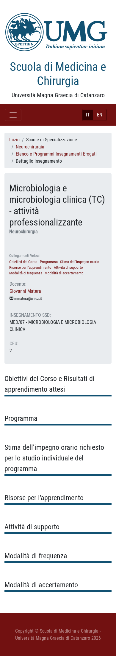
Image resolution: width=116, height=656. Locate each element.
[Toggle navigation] (13, 115)
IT (88, 115)
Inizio (14, 140)
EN (99, 115)
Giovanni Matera (25, 291)
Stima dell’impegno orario (79, 262)
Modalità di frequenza (25, 273)
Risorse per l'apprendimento (30, 267)
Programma (49, 262)
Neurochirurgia (30, 147)
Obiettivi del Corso (23, 262)
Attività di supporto (68, 267)
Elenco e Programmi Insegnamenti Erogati (56, 154)
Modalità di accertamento (64, 273)
